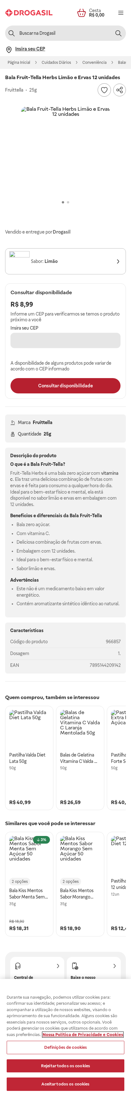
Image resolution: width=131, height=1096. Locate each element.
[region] (65, 1037)
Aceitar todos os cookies (65, 1084)
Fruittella (42, 422)
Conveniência (94, 62)
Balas (122, 62)
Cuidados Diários (56, 62)
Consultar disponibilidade (65, 385)
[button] (65, 151)
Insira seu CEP (24, 328)
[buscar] (118, 33)
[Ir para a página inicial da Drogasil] (28, 12)
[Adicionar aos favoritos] (104, 90)
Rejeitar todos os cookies (65, 1065)
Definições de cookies (65, 1047)
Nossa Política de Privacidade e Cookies (83, 1034)
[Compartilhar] (119, 90)
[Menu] (120, 12)
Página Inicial (19, 62)
